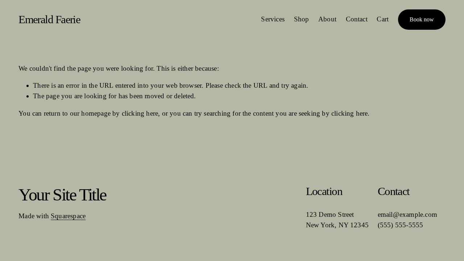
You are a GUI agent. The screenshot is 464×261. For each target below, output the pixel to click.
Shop (301, 19)
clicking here (140, 113)
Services (273, 19)
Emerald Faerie (49, 19)
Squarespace (68, 216)
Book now (422, 19)
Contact (357, 19)
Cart (383, 19)
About (327, 19)
